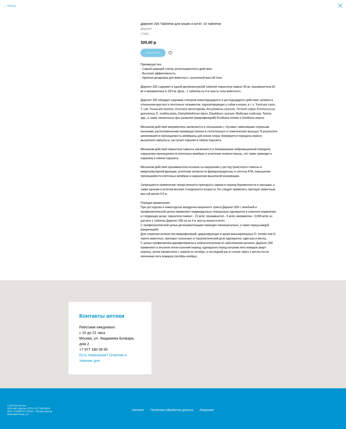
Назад (11, 5)
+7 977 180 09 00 (93, 349)
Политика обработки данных (171, 410)
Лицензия (206, 410)
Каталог (138, 410)
